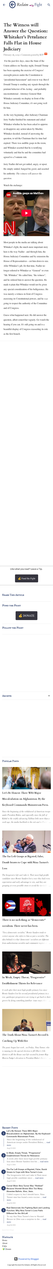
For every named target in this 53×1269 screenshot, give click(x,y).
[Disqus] (26, 382)
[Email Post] (46, 55)
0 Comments (25, 55)
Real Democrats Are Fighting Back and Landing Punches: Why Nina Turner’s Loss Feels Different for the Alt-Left (28, 1210)
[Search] (49, 4)
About (4, 1243)
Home (4, 1240)
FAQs (4, 1246)
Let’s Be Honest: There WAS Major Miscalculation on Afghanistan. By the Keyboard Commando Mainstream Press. (25, 799)
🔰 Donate (6, 1249)
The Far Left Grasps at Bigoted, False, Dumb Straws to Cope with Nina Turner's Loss (25, 862)
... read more (43, 1161)
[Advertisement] (26, 530)
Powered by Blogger (28, 1258)
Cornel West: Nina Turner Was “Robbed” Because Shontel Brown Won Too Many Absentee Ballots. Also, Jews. (24, 1188)
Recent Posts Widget (8, 1230)
